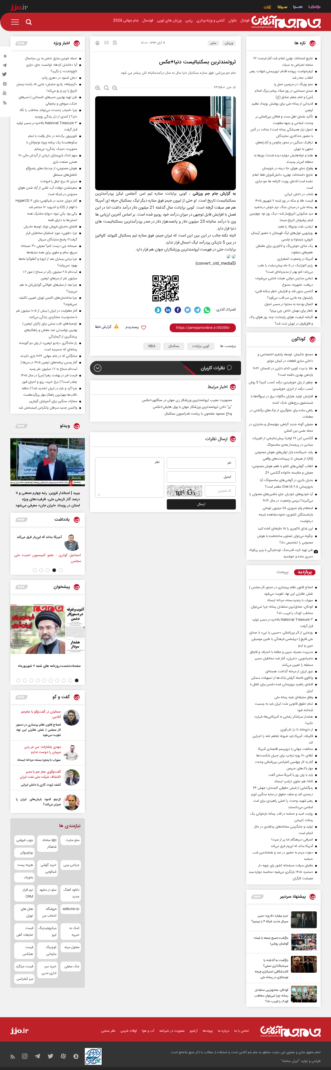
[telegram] (5, 66)
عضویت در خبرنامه (172, 1031)
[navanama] (315, 7)
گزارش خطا (103, 327)
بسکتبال (173, 346)
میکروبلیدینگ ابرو (47, 931)
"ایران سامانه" (290, 1061)
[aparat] (5, 85)
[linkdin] (168, 310)
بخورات (28, 877)
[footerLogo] (290, 1031)
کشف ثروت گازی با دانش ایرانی (41, 784)
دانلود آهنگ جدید (71, 893)
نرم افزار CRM (28, 893)
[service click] (268, 7)
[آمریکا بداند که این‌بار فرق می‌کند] (72, 542)
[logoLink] (286, 22)
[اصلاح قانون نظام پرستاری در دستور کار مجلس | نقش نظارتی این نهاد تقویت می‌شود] (71, 723)
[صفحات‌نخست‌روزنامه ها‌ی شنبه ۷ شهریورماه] (47, 629)
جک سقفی (71, 966)
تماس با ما (241, 1031)
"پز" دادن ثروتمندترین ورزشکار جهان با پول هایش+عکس (192, 407)
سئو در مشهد (47, 890)
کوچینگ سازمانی (51, 950)
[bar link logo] (19, 8)
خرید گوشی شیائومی (48, 868)
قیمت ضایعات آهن (25, 931)
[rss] (5, 103)
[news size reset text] (106, 88)
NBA (151, 346)
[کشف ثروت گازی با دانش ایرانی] (71, 778)
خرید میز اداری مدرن (48, 970)
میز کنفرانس (25, 979)
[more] (257, 897)
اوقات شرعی (129, 1031)
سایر (213, 43)
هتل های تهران (27, 912)
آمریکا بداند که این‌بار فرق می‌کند (39, 537)
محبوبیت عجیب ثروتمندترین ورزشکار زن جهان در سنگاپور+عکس (187, 400)
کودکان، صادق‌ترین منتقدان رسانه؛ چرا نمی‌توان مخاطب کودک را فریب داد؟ (271, 995)
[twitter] (5, 75)
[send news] (106, 43)
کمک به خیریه (74, 931)
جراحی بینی (71, 865)
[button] (60, 570)
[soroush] (158, 310)
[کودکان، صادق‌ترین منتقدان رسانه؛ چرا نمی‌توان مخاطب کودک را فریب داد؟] (302, 995)
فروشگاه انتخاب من (49, 912)
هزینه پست (25, 865)
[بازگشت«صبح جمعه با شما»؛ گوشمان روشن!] (302, 942)
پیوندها (208, 1031)
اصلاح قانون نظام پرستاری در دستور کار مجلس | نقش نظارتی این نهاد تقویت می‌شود (38, 730)
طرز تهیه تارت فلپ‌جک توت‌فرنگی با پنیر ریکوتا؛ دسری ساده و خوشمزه (281, 553)
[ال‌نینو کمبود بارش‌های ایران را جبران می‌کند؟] (71, 802)
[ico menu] (16, 22)
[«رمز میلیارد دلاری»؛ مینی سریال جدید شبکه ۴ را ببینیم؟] (302, 919)
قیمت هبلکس (27, 950)
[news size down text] (115, 88)
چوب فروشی (24, 840)
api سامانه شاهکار (49, 843)
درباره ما (223, 1031)
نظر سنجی (108, 1031)
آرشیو (194, 1031)
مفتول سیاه (72, 947)
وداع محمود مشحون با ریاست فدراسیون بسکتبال (198, 414)
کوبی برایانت (200, 346)
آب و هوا (148, 1031)
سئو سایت (72, 840)
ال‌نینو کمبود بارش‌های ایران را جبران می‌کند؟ (38, 802)
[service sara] (298, 7)
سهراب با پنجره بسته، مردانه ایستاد (39, 760)
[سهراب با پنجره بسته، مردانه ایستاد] (71, 753)
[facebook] (178, 310)
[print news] (97, 44)
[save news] (115, 43)
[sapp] (5, 94)
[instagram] (5, 57)
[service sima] (282, 7)
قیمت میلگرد (24, 966)
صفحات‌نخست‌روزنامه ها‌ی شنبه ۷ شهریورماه (49, 666)
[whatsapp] (207, 310)
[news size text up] (98, 88)
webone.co (71, 909)
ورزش (229, 43)
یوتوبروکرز (26, 852)
